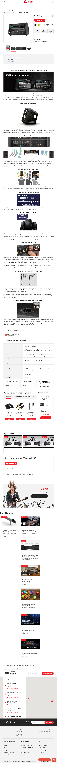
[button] (49, 1)
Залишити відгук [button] (11, 463)
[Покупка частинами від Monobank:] (35, 25)
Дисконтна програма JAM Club (45, 750)
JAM (4, 7)
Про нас (5, 745)
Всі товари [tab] (8, 396)
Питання (14, 468)
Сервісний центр (42, 747)
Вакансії (40, 754)
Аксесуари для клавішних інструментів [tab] (22, 396)
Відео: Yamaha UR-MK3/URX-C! (28, 580)
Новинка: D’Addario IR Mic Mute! (10, 531)
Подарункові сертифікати (8, 752)
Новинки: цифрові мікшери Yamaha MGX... (30, 531)
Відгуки (9, 468)
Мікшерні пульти (28, 7)
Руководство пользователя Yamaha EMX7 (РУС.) (13, 335)
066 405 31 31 (19, 735)
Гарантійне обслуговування (27, 747)
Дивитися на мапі (10, 61)
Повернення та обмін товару (27, 750)
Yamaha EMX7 (47, 404)
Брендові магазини (43, 745)
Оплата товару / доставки (26, 745)
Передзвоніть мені (47, 673)
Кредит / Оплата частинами (27, 754)
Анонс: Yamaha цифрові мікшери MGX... (30, 654)
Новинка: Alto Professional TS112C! (28, 629)
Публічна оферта (7, 754)
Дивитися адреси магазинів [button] (39, 496)
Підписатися (49, 722)
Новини (5, 747)
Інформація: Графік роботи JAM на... (28, 605)
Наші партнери (42, 752)
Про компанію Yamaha (44, 386)
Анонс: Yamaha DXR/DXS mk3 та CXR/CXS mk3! (30, 555)
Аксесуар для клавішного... (9, 413)
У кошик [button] (46, 417)
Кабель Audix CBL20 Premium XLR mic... (31, 413)
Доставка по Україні (25, 752)
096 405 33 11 (19, 734)
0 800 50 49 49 (19, 731)
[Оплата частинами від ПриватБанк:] (39, 25)
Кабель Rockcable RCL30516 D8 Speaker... (20, 413)
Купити (39, 20)
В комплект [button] (9, 419)
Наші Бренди (6, 750)
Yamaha (37, 7)
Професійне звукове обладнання (15, 7)
